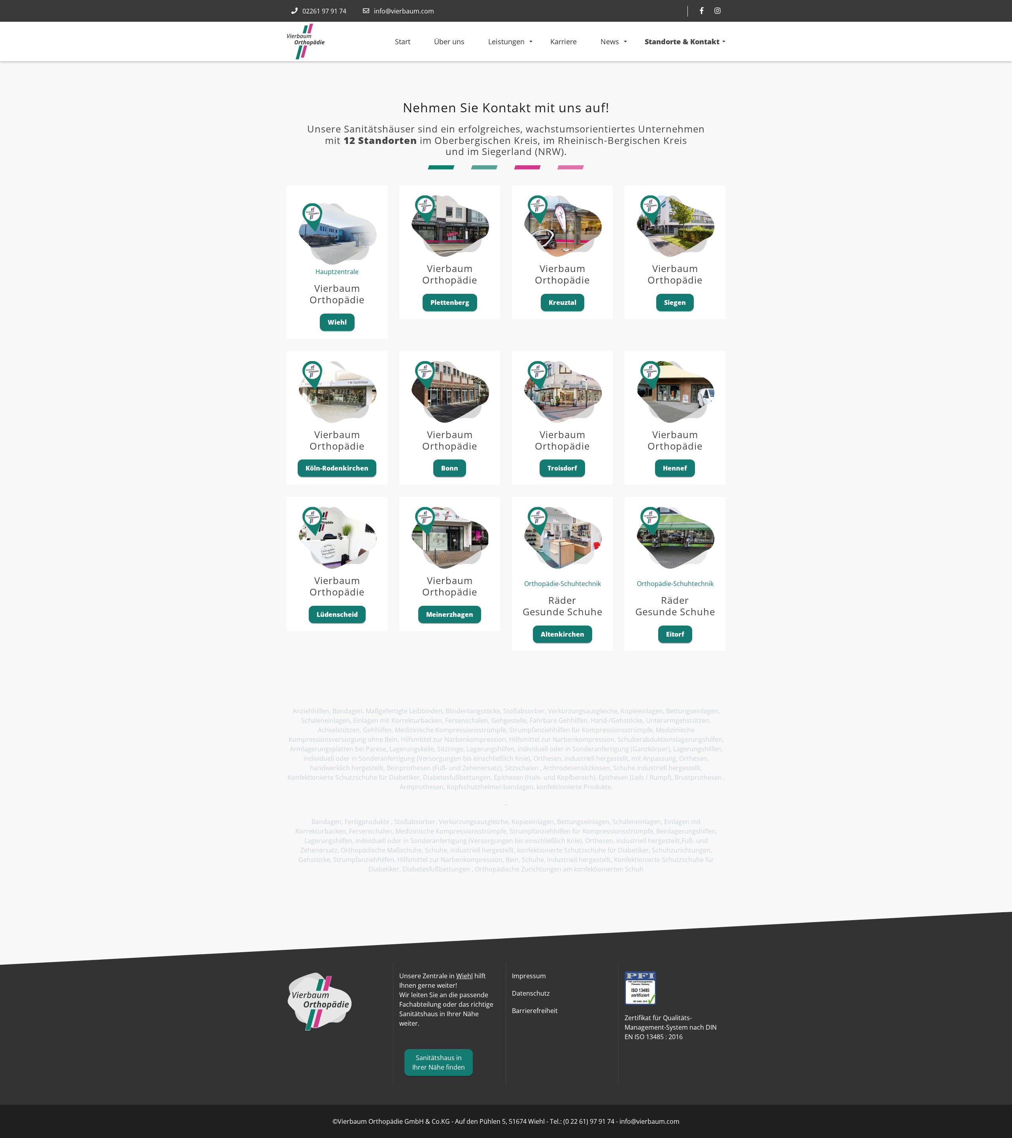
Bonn (449, 468)
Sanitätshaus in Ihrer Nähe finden (438, 1062)
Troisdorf (562, 468)
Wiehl (337, 322)
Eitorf (675, 634)
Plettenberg (449, 302)
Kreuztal (562, 302)
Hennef (675, 468)
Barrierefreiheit (535, 1010)
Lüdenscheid (337, 614)
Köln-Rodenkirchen (337, 468)
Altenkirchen (562, 634)
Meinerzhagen (449, 614)
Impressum (529, 976)
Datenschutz (531, 993)
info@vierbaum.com (404, 11)
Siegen (675, 302)
